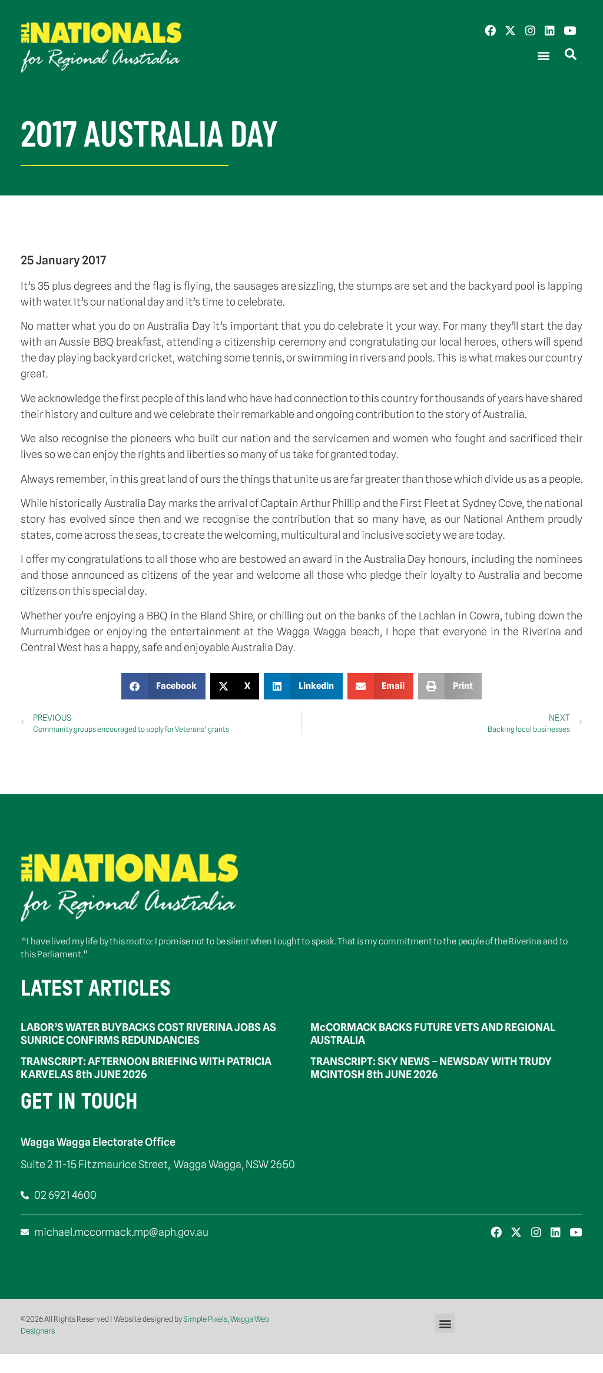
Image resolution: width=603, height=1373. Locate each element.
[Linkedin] (549, 30)
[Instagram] (530, 30)
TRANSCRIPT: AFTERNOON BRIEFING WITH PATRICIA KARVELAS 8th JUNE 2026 (146, 1067)
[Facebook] (490, 30)
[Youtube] (570, 30)
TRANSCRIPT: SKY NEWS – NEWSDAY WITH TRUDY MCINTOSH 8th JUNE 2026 (431, 1067)
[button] (543, 55)
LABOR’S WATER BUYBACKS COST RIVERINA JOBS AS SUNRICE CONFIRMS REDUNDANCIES (148, 1033)
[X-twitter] (510, 30)
